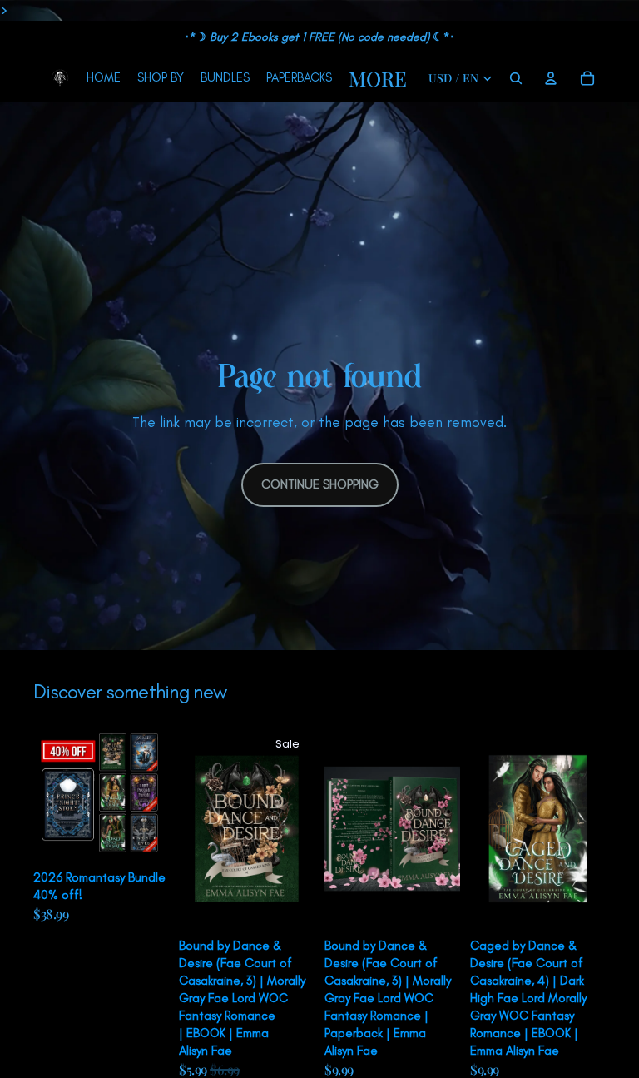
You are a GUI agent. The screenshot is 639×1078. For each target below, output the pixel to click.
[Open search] (516, 78)
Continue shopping (320, 484)
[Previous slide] (46, 795)
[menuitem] (377, 78)
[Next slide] (156, 795)
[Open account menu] (550, 78)
